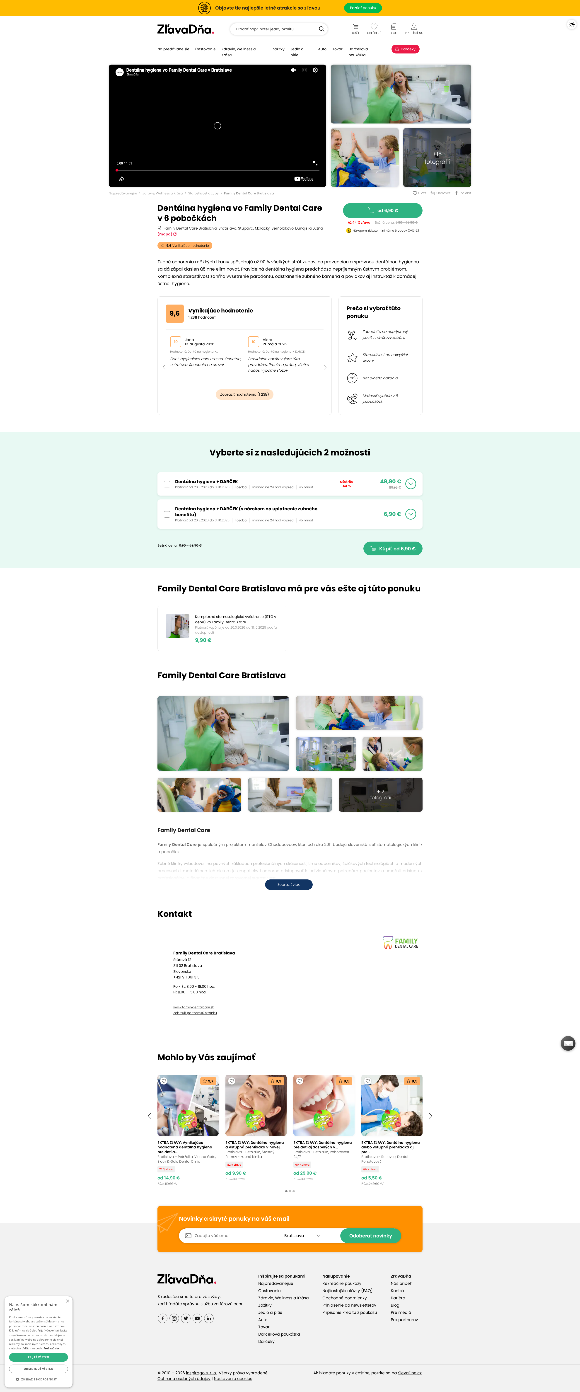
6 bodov (401, 230)
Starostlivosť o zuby (203, 193)
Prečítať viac (52, 1348)
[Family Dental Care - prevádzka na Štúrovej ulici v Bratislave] (326, 754)
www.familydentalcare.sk (193, 1007)
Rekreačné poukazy (341, 1283)
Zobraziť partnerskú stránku (195, 1013)
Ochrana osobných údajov (183, 1378)
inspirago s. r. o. (201, 1373)
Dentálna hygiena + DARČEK (286, 351)
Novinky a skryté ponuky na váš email (234, 1219)
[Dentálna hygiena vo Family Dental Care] (401, 94)
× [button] (67, 1301)
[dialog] (38, 1341)
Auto (322, 49)
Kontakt (398, 1290)
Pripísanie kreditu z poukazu (349, 1312)
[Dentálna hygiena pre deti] (365, 157)
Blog (395, 1305)
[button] (164, 357)
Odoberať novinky (370, 1235)
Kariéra (398, 1298)
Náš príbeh (401, 1283)
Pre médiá (401, 1312)
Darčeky (408, 49)
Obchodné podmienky (344, 1298)
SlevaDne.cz (410, 1373)
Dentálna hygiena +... (203, 351)
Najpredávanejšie (173, 49)
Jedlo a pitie (297, 52)
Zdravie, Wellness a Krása (239, 52)
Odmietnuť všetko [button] (38, 1369)
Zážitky (278, 49)
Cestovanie (205, 49)
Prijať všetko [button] (38, 1357)
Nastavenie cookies (233, 1378)
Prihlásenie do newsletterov (349, 1305)
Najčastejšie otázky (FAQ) (347, 1290)
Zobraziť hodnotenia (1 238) (244, 394)
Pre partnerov (404, 1319)
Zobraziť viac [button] (289, 884)
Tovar (337, 49)
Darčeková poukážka (358, 52)
